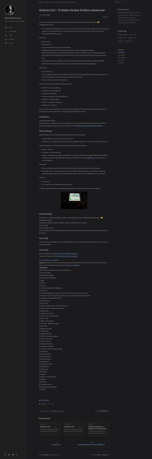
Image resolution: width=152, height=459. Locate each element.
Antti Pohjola (45, 454)
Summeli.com (13, 18)
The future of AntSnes (72, 265)
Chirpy (104, 454)
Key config (120, 60)
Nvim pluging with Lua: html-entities (127, 22)
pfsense (120, 41)
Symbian (130, 38)
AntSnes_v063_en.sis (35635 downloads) (65, 253)
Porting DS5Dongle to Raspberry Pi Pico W (129, 12)
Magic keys (89, 158)
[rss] (16, 454)
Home (40, 2)
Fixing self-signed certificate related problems (89, 126)
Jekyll (98, 454)
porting (120, 38)
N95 (49, 404)
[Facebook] (103, 411)
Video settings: (121, 55)
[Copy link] (108, 411)
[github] (5, 454)
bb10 (130, 34)
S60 (135, 34)
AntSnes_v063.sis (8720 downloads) (66, 256)
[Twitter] (100, 411)
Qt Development (128, 41)
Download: (121, 63)
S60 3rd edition (45, 400)
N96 (52, 404)
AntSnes (44, 404)
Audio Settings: (122, 57)
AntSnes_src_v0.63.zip (51, 260)
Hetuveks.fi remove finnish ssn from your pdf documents (133, 15)
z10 (135, 38)
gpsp (126, 34)
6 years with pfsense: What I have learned (129, 20)
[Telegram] (105, 411)
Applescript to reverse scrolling (126, 17)
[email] (13, 454)
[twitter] (9, 454)
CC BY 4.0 (55, 411)
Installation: (121, 52)
